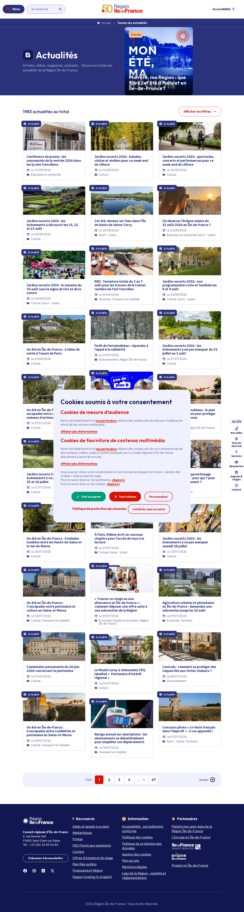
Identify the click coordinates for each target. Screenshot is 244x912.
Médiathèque (82, 833)
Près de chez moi (236, 444)
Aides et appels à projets (91, 827)
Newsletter (236, 466)
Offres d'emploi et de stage (93, 858)
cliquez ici (118, 480)
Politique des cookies (137, 837)
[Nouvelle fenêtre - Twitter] (52, 871)
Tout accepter (91, 496)
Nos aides (236, 432)
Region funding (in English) (92, 877)
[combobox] (46, 9)
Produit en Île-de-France (190, 865)
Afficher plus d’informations (79, 431)
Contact (236, 489)
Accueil (106, 23)
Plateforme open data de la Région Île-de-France (192, 829)
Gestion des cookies (136, 854)
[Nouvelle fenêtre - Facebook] (25, 871)
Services (236, 456)
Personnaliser (158, 496)
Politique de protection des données (142, 846)
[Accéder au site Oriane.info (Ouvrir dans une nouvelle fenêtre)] (194, 856)
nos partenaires (106, 420)
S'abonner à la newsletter (45, 858)
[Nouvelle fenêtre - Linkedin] (43, 871)
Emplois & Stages (236, 478)
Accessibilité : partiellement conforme (142, 829)
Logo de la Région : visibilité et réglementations (144, 875)
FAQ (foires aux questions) (92, 845)
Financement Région (88, 870)
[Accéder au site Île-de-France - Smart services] (194, 846)
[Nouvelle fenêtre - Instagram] (34, 871)
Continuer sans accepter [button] (149, 509)
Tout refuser (127, 496)
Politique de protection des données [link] (99, 509)
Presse (78, 839)
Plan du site (130, 861)
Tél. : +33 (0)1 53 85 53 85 (40, 844)
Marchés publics (85, 864)
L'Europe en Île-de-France (191, 837)
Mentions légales (134, 867)
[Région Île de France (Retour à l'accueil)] (122, 9)
